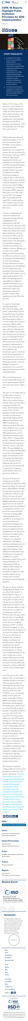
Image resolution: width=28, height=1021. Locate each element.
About (6, 972)
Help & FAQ (8, 979)
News (6, 950)
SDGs (6, 969)
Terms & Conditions (10, 989)
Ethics (6, 984)
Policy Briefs (8, 957)
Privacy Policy (8, 986)
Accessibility (8, 981)
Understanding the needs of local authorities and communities (13, 781)
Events (6, 952)
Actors (6, 964)
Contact (7, 974)
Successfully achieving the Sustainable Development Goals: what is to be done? (12, 791)
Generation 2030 (9, 960)
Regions (7, 967)
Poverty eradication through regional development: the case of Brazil (14, 799)
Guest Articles (8, 955)
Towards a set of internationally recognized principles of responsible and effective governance (13, 806)
